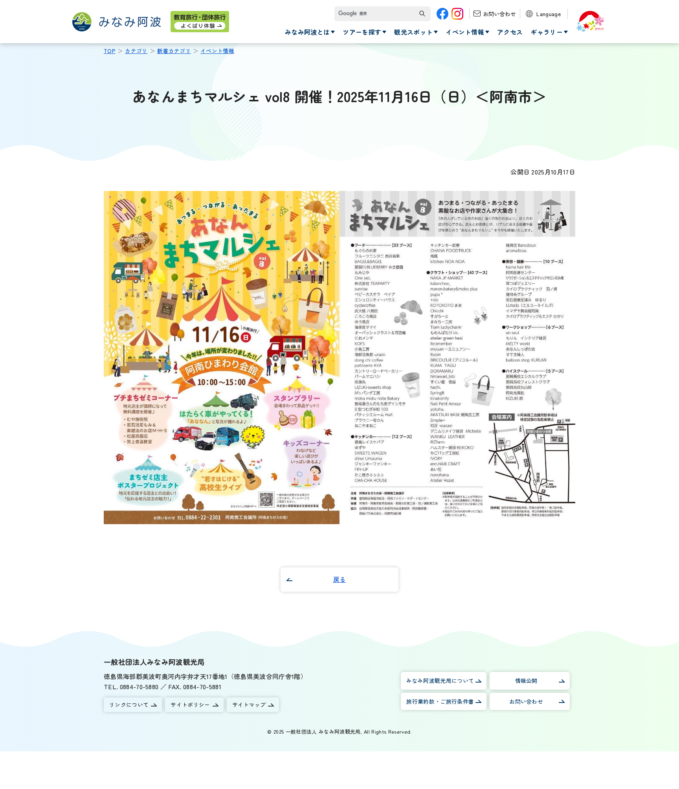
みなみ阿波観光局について (440, 680)
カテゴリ (136, 51)
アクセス (510, 32)
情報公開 (526, 680)
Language (548, 14)
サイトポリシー (190, 704)
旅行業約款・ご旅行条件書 (440, 701)
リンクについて (129, 704)
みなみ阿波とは (307, 32)
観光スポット (413, 32)
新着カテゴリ (174, 51)
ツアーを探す (362, 32)
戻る (339, 579)
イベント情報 (465, 32)
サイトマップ (249, 704)
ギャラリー (546, 32)
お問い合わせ (499, 14)
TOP (110, 51)
